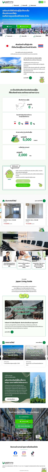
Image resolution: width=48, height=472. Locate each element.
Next (46, 215)
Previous (1, 215)
